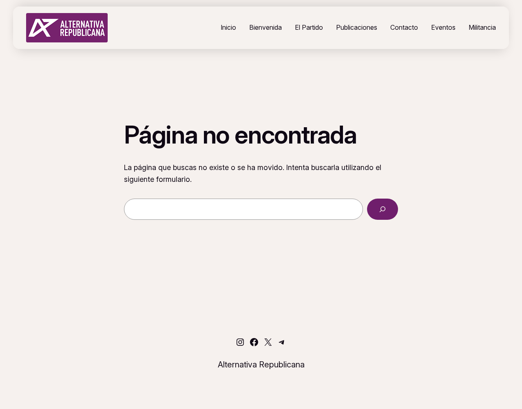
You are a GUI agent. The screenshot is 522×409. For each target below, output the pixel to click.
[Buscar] (382, 209)
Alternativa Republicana (261, 364)
